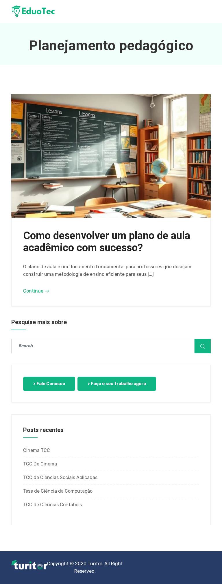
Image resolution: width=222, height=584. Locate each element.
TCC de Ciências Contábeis (52, 504)
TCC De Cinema (40, 464)
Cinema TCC (36, 450)
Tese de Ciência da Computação (57, 491)
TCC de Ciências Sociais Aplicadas (60, 477)
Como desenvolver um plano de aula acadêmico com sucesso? (106, 242)
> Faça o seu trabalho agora (117, 383)
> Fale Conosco (49, 383)
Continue (34, 291)
